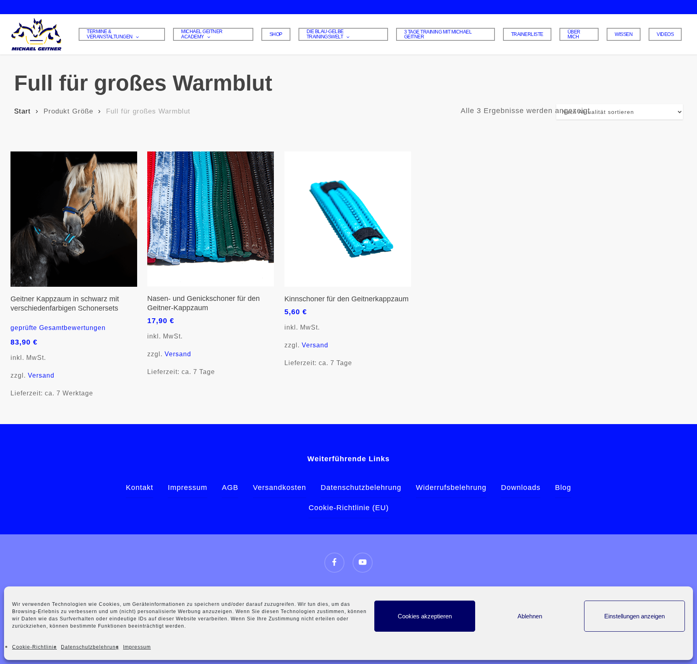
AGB (230, 487)
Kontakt (139, 487)
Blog (563, 487)
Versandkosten (279, 487)
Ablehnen (530, 616)
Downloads (520, 487)
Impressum (137, 647)
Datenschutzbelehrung (90, 647)
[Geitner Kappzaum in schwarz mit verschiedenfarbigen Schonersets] (73, 219)
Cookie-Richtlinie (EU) (349, 508)
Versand (41, 375)
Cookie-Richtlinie (34, 647)
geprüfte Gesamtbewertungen (58, 327)
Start (22, 111)
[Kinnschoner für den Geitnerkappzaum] (347, 219)
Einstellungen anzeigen (634, 616)
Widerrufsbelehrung (451, 487)
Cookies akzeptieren (425, 616)
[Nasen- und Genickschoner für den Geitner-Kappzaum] (210, 218)
